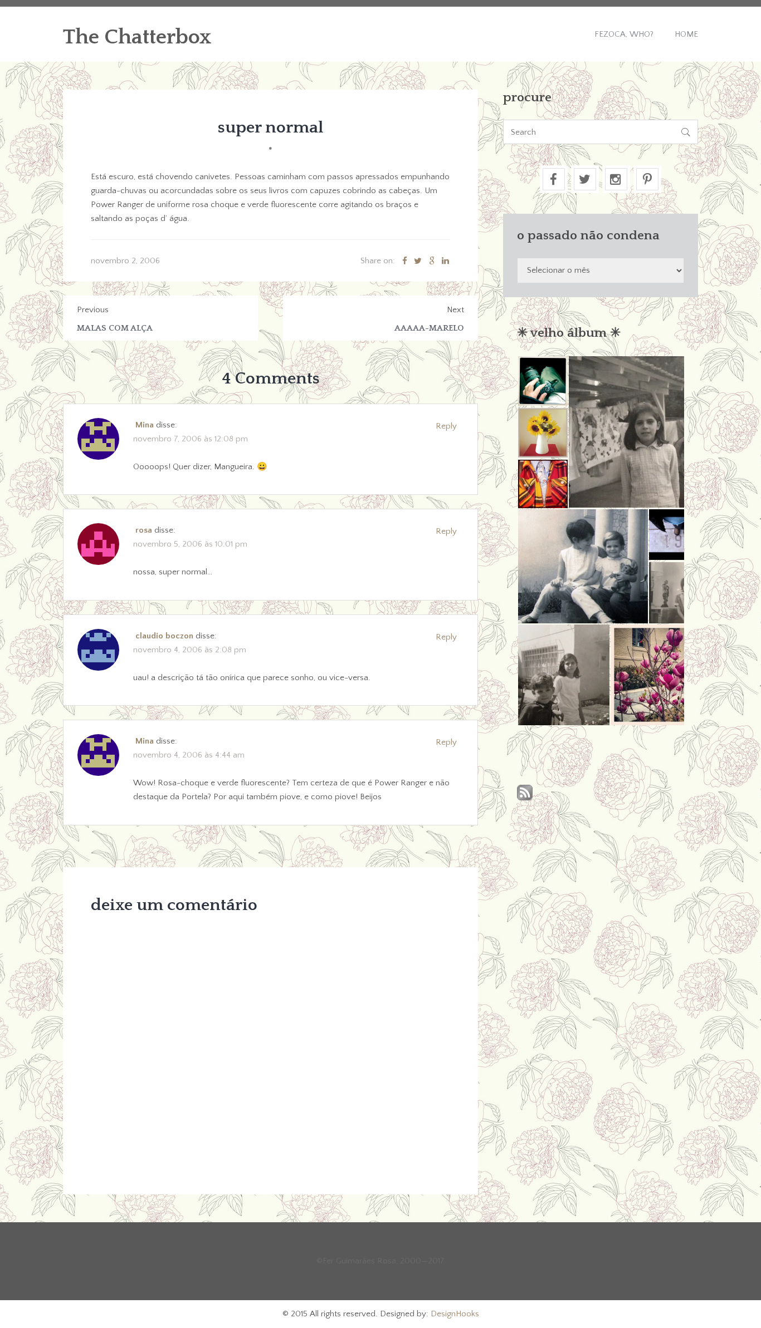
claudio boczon (164, 636)
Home (686, 34)
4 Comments (271, 379)
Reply (446, 426)
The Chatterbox (137, 37)
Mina (144, 425)
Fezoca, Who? (623, 34)
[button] (542, 381)
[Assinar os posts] (525, 793)
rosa (143, 530)
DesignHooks (455, 1314)
